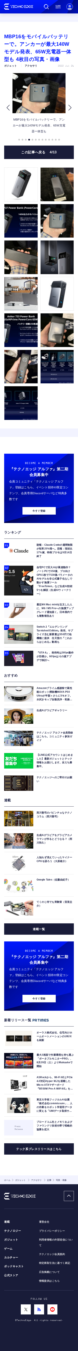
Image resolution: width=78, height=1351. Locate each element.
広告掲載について (49, 1272)
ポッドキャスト (14, 1266)
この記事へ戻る (39, 152)
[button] (8, 107)
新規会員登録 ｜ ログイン (70, 7)
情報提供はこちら (49, 1280)
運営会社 (44, 1221)
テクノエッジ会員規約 (52, 1254)
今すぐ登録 (38, 510)
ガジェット (11, 1239)
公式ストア (11, 1275)
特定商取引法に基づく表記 (54, 1263)
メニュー (58, 7)
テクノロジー (12, 1230)
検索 (46, 7)
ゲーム (8, 1248)
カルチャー (11, 1257)
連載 (7, 1221)
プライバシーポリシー (52, 1230)
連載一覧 (39, 929)
